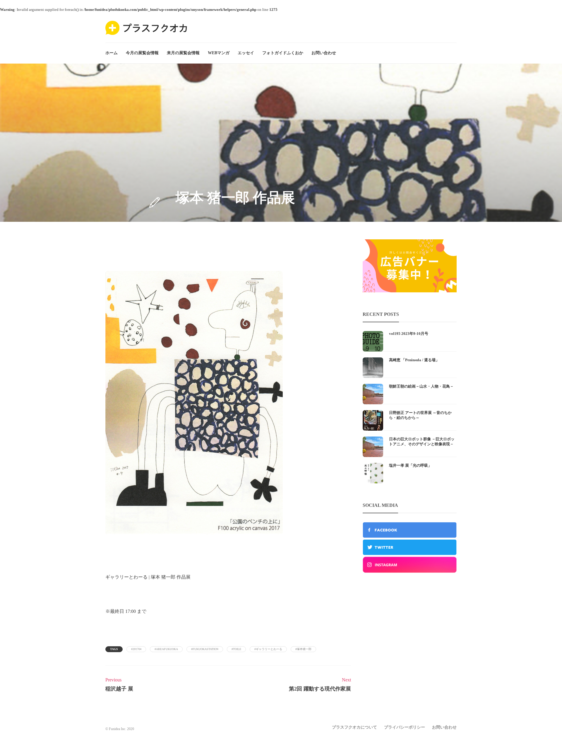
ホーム (111, 53)
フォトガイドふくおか (282, 53)
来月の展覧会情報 (183, 53)
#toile (236, 649)
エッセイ (246, 53)
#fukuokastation (204, 649)
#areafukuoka (166, 649)
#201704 (136, 649)
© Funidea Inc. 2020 (119, 729)
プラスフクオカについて (354, 727)
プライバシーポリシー (404, 727)
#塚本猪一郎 (303, 649)
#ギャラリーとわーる (268, 649)
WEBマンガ (218, 53)
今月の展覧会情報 (142, 53)
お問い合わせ (323, 53)
